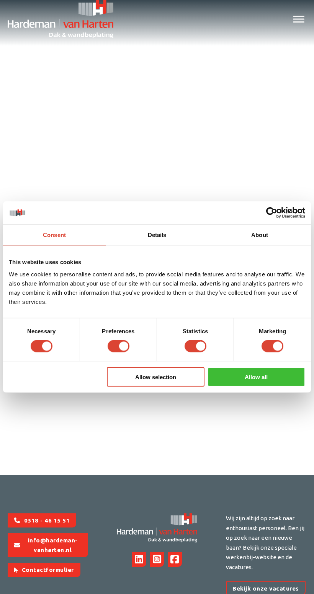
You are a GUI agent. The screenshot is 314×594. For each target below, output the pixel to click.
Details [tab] (157, 235)
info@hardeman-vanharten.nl (53, 545)
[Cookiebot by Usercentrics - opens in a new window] (271, 213)
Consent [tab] (54, 235)
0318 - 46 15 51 (47, 520)
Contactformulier (48, 569)
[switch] (118, 346)
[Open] (298, 19)
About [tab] (259, 235)
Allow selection (155, 376)
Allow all (256, 376)
